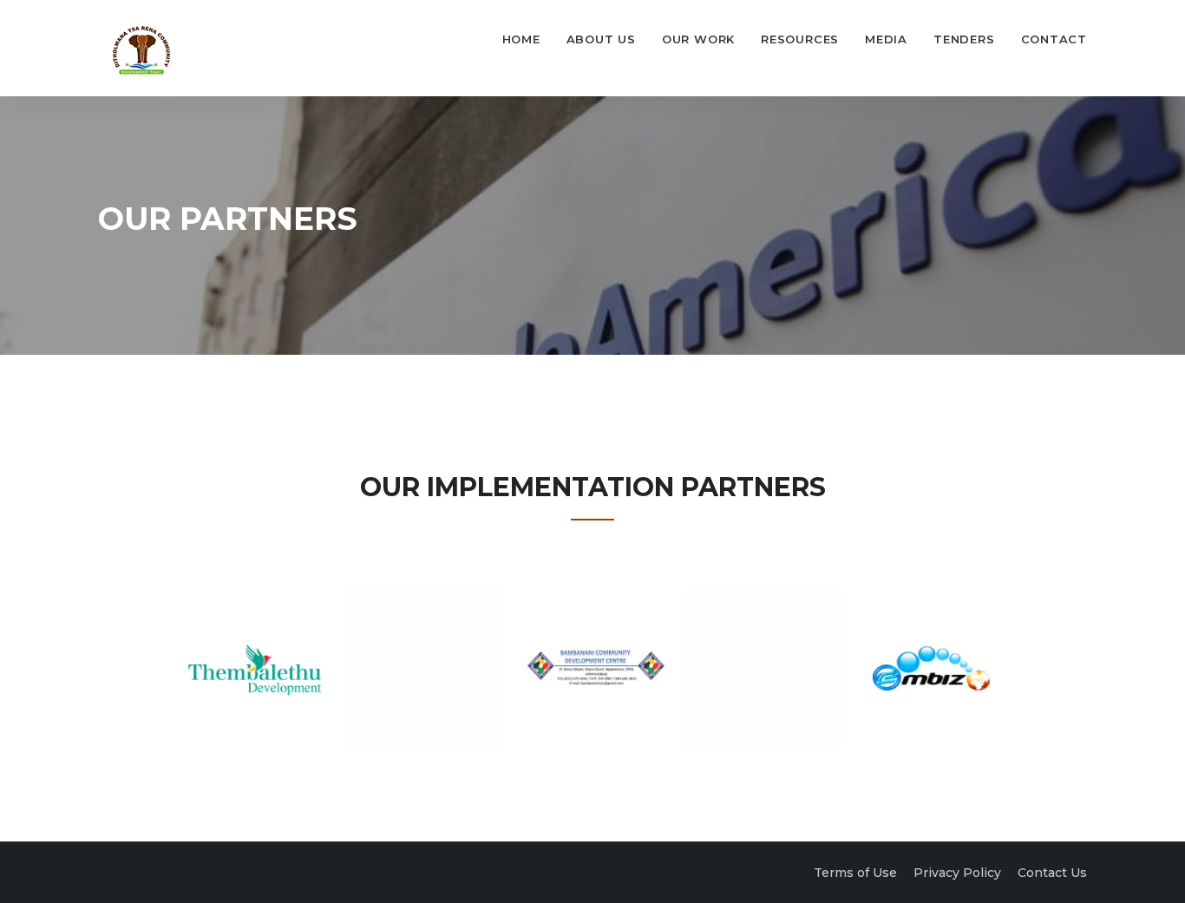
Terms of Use (855, 872)
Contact (1054, 39)
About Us (601, 39)
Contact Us (1052, 872)
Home (521, 39)
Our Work (698, 39)
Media (886, 39)
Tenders (963, 39)
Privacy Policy (957, 872)
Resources (800, 39)
